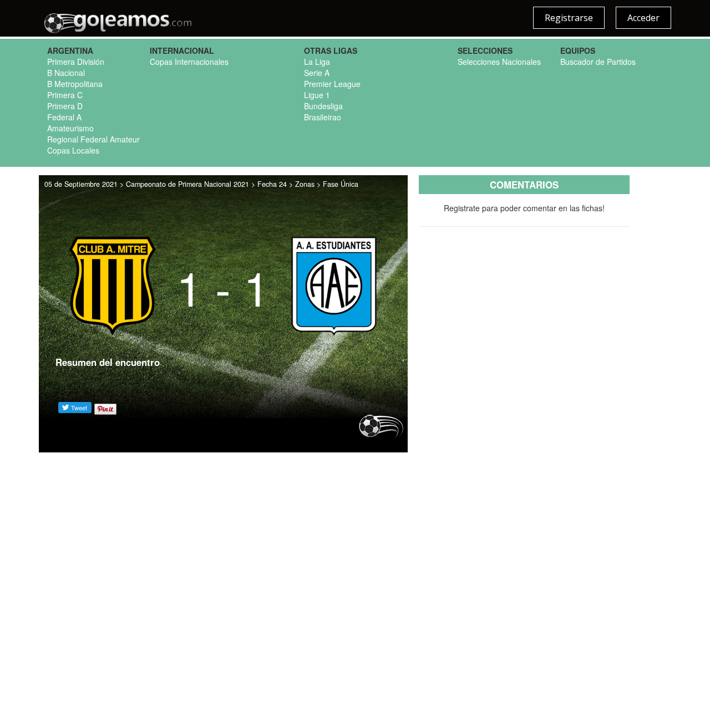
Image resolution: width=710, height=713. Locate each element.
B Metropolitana (75, 83)
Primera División (75, 61)
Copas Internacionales (189, 61)
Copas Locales (73, 150)
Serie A (316, 72)
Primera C (65, 94)
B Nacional (66, 72)
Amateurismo (70, 128)
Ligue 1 (317, 94)
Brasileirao (322, 117)
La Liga (317, 61)
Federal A (64, 117)
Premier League (332, 83)
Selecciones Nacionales (499, 61)
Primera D (65, 105)
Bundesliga (323, 105)
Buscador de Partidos (598, 61)
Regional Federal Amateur (93, 139)
